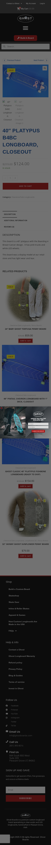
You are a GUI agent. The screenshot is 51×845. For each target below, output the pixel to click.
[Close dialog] (1, 408)
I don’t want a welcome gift (38, 433)
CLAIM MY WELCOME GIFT (38, 431)
